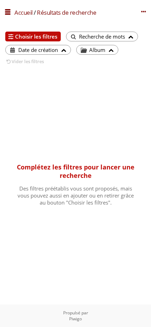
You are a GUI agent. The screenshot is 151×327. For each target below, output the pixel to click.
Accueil (23, 12)
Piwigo (75, 319)
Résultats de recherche (66, 12)
